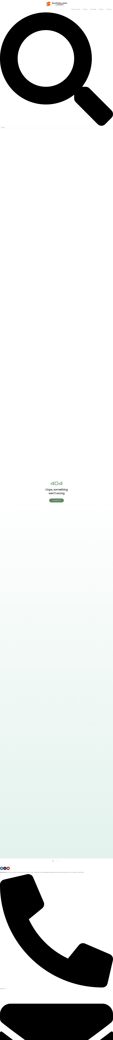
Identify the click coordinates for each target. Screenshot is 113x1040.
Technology (93, 9)
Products (101, 9)
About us (85, 9)
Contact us (109, 9)
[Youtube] (8, 868)
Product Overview (75, 9)
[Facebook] (1, 868)
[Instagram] (5, 868)
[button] (56, 69)
